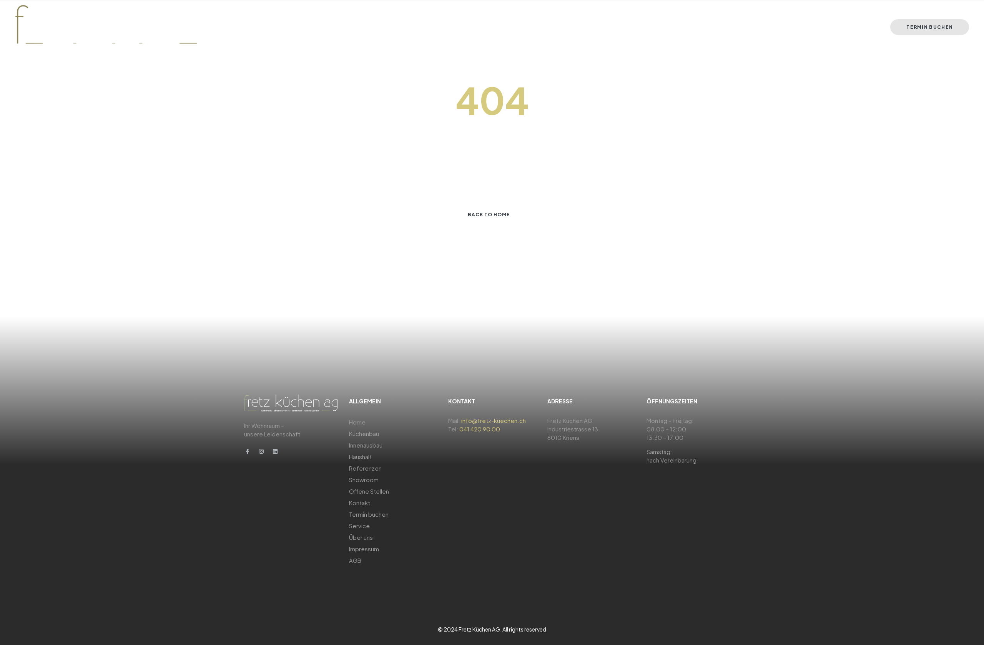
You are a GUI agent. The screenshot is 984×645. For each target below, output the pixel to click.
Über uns (361, 537)
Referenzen (365, 468)
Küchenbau (364, 433)
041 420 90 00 (479, 429)
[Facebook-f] (247, 451)
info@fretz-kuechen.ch (493, 420)
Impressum (364, 548)
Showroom (364, 479)
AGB (355, 560)
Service (359, 525)
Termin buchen (369, 514)
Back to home (489, 214)
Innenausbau (365, 445)
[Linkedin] (275, 451)
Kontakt (359, 502)
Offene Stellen (369, 491)
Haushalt (360, 456)
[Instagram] (261, 451)
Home (357, 422)
